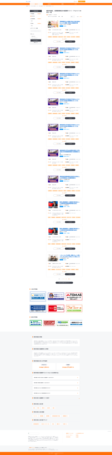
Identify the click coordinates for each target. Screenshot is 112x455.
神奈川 (38, 407)
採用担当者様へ (68, 436)
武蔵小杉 (43, 407)
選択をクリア (36, 42)
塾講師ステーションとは (69, 433)
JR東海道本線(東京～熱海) (56, 415)
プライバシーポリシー (69, 435)
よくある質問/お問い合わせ (80, 433)
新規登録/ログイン (82, 1)
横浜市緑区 (33, 16)
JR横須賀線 (47, 415)
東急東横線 (41, 415)
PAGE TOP (109, 431)
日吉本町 (48, 407)
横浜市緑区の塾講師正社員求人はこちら (64, 282)
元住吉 (53, 407)
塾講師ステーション (32, 447)
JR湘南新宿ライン (65, 415)
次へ (80, 16)
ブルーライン (35, 415)
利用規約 (77, 435)
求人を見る (70, 41)
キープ (76, 1)
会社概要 (77, 436)
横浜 (34, 407)
